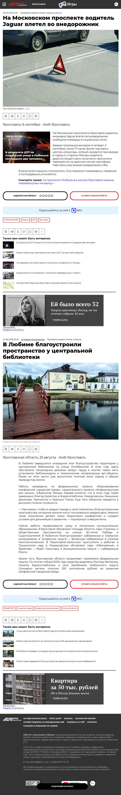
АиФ (27, 108)
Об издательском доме (35, 719)
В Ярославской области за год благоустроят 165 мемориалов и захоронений (54, 641)
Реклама (68, 719)
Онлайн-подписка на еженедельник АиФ (43, 722)
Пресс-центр (55, 719)
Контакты (92, 722)
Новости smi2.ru (13, 329)
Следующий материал (62, 786)
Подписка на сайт (76, 722)
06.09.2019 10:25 (10, 13)
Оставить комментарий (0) (94, 196)
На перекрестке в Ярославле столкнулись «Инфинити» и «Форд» (48, 263)
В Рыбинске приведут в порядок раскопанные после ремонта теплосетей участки (57, 651)
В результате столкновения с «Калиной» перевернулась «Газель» (48, 273)
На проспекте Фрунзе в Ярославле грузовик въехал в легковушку (48, 283)
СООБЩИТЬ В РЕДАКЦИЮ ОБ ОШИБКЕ (40, 726)
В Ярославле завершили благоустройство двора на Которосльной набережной (55, 661)
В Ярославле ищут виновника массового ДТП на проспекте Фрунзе (49, 252)
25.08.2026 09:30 (11, 339)
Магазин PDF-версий (85, 719)
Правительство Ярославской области (21, 441)
